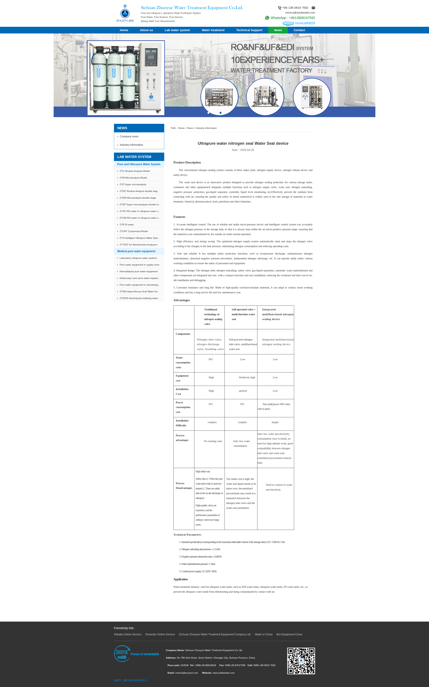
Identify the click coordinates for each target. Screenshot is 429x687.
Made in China (263, 634)
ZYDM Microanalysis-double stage (138, 197)
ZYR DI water (127, 224)
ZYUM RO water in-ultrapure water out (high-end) (140, 218)
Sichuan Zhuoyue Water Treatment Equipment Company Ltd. (215, 634)
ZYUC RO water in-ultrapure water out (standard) (140, 211)
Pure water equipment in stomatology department (140, 284)
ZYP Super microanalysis (133, 184)
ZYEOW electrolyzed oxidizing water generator (140, 298)
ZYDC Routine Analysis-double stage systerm (140, 191)
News (278, 30)
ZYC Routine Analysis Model (135, 171)
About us (146, 30)
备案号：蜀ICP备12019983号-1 (130, 680)
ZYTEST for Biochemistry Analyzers (138, 244)
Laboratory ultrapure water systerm (138, 258)
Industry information (131, 144)
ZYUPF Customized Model (134, 231)
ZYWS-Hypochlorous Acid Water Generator (140, 291)
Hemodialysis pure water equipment (139, 271)
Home (124, 30)
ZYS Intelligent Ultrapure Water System (140, 238)
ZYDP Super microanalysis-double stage (140, 204)
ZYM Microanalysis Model (133, 177)
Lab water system (177, 30)
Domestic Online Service (160, 634)
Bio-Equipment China (289, 634)
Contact (299, 30)
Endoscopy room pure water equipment (140, 278)
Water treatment (213, 30)
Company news (129, 136)
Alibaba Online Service (127, 634)
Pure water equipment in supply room (139, 264)
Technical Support (249, 30)
